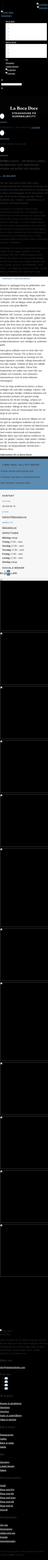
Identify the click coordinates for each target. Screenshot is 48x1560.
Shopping (10, 63)
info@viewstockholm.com (12, 1367)
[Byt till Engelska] (42, 4)
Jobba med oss (7, 1533)
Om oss (4, 1525)
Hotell (3, 1485)
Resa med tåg (7, 1493)
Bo (7, 60)
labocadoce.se (9, 527)
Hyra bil (3, 1510)
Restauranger (16, 46)
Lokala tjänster (12, 67)
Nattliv (13, 56)
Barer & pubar (16, 53)
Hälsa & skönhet (17, 39)
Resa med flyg (7, 1489)
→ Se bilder (8, 176)
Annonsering (6, 1529)
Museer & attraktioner (19, 25)
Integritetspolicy (8, 1541)
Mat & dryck (11, 42)
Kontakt (4, 1537)
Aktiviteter (14, 28)
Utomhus (14, 32)
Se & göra (10, 21)
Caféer (3, 1439)
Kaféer (13, 49)
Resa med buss (8, 1497)
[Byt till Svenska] (42, 8)
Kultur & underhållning (20, 35)
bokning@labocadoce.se (14, 517)
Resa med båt (7, 1501)
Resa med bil (6, 1505)
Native (3, 1470)
